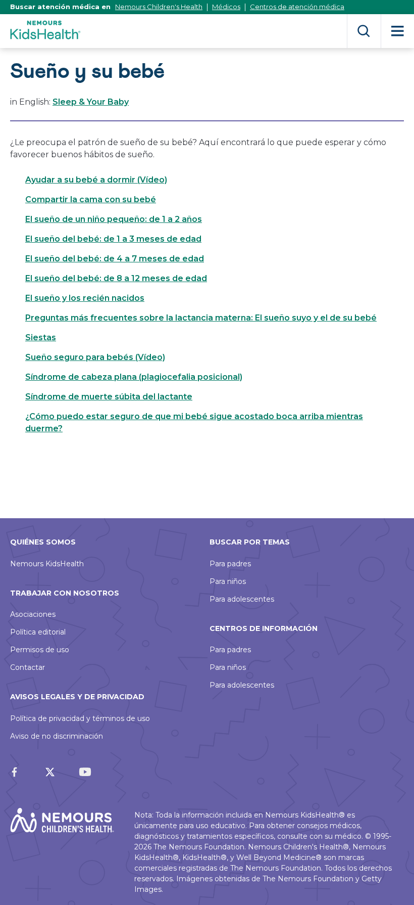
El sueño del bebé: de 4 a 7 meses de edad (114, 258)
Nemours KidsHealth (47, 563)
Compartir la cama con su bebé (90, 199)
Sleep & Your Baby (91, 102)
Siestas (40, 337)
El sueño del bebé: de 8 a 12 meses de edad (116, 278)
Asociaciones (33, 614)
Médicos (226, 7)
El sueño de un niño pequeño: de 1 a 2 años (113, 219)
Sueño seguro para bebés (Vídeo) (95, 357)
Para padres (230, 563)
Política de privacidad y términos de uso (80, 718)
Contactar (27, 667)
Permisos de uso (39, 649)
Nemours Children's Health (158, 7)
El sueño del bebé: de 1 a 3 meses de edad (113, 239)
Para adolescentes (242, 599)
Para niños (228, 581)
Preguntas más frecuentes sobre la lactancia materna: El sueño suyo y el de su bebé (201, 318)
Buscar (364, 31)
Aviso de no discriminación (56, 736)
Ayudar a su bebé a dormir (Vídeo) (96, 180)
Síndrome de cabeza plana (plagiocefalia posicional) (133, 377)
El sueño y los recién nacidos (84, 298)
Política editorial (38, 632)
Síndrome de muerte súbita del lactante (108, 396)
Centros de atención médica (297, 7)
